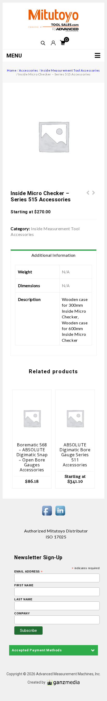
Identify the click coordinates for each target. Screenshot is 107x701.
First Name (23, 585)
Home (11, 70)
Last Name (23, 599)
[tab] (53, 255)
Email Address (28, 571)
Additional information (53, 255)
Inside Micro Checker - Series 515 (94, 196)
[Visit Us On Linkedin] (60, 510)
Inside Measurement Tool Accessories (70, 70)
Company (22, 613)
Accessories (28, 70)
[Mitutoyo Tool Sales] (53, 20)
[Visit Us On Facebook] (47, 510)
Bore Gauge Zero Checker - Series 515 (88, 196)
